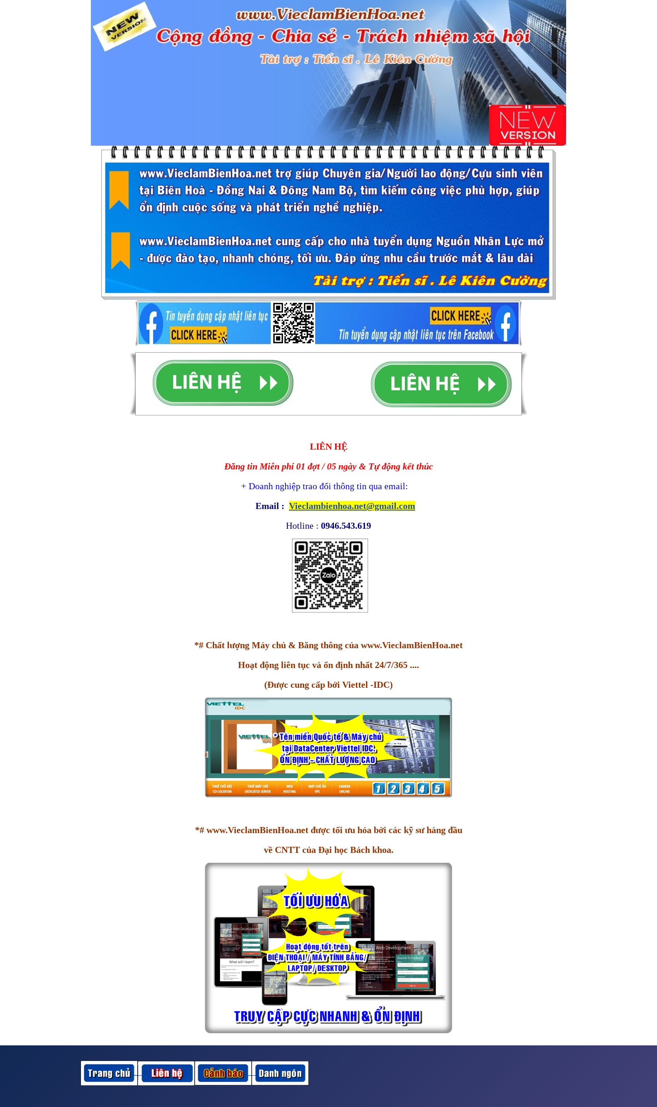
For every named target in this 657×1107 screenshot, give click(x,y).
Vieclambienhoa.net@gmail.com (352, 506)
